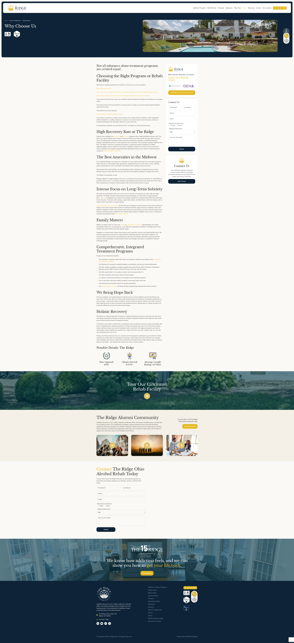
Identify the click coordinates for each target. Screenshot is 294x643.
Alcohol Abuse (152, 590)
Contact (258, 8)
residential (116, 136)
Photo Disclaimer (192, 636)
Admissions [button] (229, 8)
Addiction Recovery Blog (155, 618)
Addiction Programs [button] (199, 8)
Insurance (151, 607)
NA (104, 198)
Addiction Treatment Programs (157, 587)
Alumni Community (190, 426)
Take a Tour (237, 8)
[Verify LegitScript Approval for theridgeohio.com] (186, 608)
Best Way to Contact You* (176, 123)
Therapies (151, 598)
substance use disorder (134, 225)
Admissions (151, 604)
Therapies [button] (221, 8)
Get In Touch (182, 181)
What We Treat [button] (211, 8)
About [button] (245, 8)
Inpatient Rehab (153, 596)
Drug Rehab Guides (154, 601)
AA (100, 198)
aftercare (126, 136)
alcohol (122, 225)
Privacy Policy (181, 636)
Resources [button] (251, 8)
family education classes (109, 286)
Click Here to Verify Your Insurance (181, 93)
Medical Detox (152, 593)
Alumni (150, 615)
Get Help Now (147, 573)
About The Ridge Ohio (155, 610)
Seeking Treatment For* (175, 129)
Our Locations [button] (267, 8)
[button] (147, 396)
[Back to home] (17, 8)
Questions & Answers (154, 621)
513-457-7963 (280, 8)
